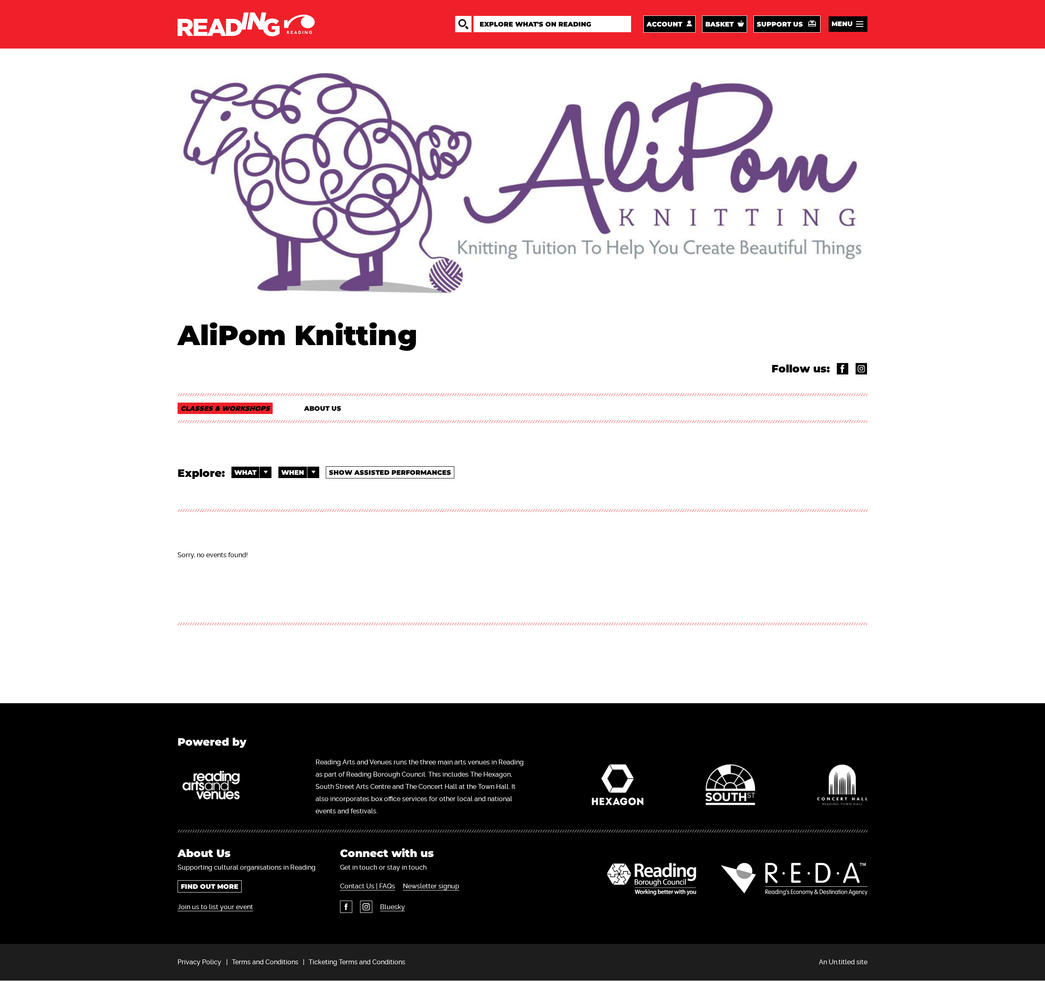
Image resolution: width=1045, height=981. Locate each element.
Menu (842, 24)
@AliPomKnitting (842, 369)
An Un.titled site (843, 962)
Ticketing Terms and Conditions (357, 962)
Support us (780, 24)
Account (664, 24)
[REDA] (794, 879)
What (245, 472)
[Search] (463, 24)
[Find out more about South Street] (730, 786)
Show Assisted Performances (390, 472)
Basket (719, 24)
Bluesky (392, 907)
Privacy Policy (199, 962)
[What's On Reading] (246, 24)
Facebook (346, 907)
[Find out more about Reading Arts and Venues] (215, 786)
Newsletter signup (431, 886)
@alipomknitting (861, 369)
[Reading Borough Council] (651, 879)
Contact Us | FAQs (367, 886)
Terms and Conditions (265, 962)
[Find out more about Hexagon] (618, 786)
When (292, 472)
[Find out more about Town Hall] (842, 786)
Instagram (366, 907)
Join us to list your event (215, 907)
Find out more (209, 886)
